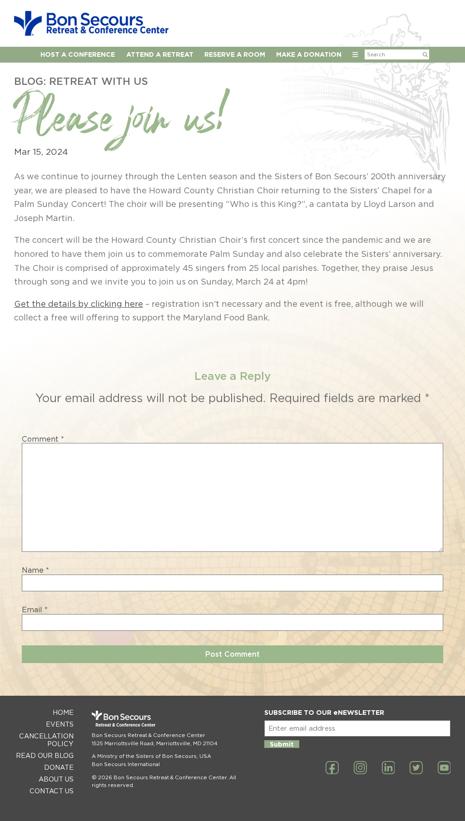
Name (35, 570)
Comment (43, 439)
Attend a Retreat (159, 54)
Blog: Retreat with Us (81, 81)
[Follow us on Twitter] (416, 768)
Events (60, 724)
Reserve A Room (234, 54)
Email (35, 610)
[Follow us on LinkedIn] (388, 768)
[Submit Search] (425, 54)
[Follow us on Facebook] (332, 768)
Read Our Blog (45, 755)
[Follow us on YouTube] (444, 768)
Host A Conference (77, 54)
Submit (282, 744)
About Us (56, 779)
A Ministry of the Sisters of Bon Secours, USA (151, 756)
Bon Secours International (126, 764)
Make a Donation (308, 54)
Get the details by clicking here (78, 304)
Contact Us (52, 791)
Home (63, 712)
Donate (59, 767)
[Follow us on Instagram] (360, 768)
